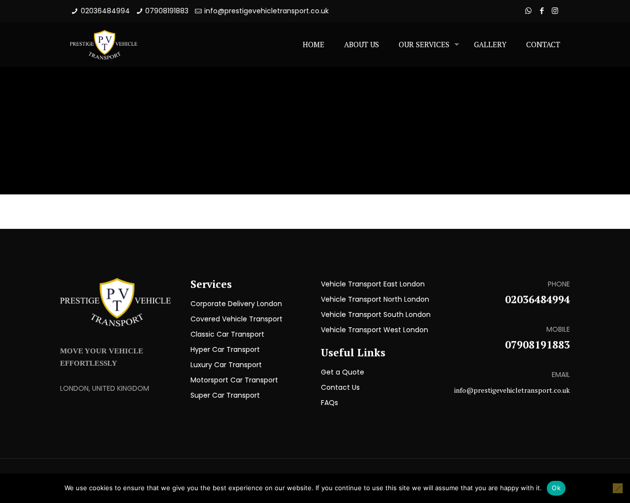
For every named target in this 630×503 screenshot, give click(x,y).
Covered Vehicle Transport (236, 319)
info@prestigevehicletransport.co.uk (266, 11)
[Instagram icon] (555, 10)
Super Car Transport (225, 395)
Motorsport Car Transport (234, 380)
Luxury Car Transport (226, 365)
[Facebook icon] (541, 10)
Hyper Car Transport (225, 349)
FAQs (329, 403)
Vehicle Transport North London (375, 299)
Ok (556, 488)
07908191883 (167, 11)
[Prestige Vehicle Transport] (103, 44)
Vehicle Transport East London (373, 284)
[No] (618, 488)
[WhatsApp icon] (528, 10)
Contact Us (340, 387)
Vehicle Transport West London (374, 330)
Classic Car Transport (227, 334)
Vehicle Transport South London (376, 314)
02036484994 (105, 11)
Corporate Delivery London (236, 304)
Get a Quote (342, 372)
